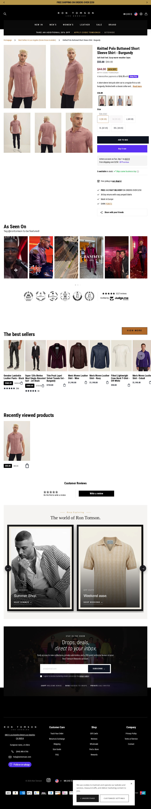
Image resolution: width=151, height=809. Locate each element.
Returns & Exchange (57, 739)
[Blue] (120, 101)
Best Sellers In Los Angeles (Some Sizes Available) (37, 40)
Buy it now (122, 149)
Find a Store (94, 749)
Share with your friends (114, 212)
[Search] (5, 14)
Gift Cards (94, 733)
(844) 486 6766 (22, 751)
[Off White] (129, 101)
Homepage (8, 40)
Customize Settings (114, 798)
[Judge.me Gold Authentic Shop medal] (40, 296)
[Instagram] (48, 780)
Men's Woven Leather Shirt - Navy (99, 377)
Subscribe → (99, 668)
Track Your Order (56, 733)
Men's (53, 24)
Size (99, 109)
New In (39, 24)
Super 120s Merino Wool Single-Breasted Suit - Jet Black (35, 378)
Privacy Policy (131, 733)
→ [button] (143, 568)
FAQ (57, 754)
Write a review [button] (96, 493)
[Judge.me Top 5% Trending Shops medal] (89, 296)
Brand (112, 24)
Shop (94, 727)
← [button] (8, 568)
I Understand (87, 798)
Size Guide (57, 749)
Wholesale (94, 744)
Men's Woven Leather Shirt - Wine (78, 377)
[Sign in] (141, 14)
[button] (4, 2)
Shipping (57, 744)
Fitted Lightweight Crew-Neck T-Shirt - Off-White (120, 378)
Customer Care (57, 727)
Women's (68, 24)
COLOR (100, 93)
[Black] (111, 101)
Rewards (94, 754)
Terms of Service (131, 739)
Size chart (103, 114)
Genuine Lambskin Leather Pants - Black (14, 377)
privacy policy (84, 676)
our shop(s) (117, 181)
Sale (99, 24)
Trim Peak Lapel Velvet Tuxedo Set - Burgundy (56, 378)
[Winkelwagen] (146, 14)
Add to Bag (123, 140)
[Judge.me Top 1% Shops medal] (77, 296)
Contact (131, 744)
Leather (85, 24)
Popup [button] (138, 171)
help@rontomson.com (22, 757)
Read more (137, 86)
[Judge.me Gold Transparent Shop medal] (53, 296)
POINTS (109, 204)
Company (131, 727)
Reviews (94, 739)
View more (134, 330)
